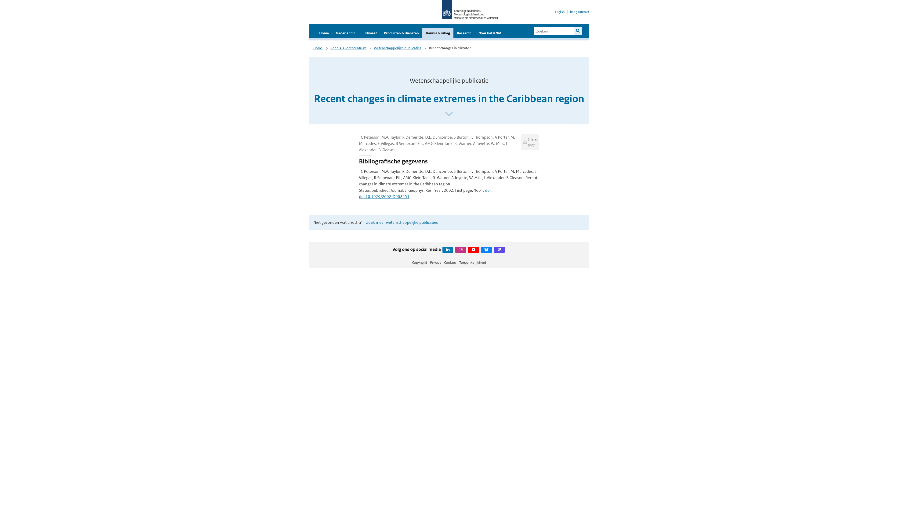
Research (464, 33)
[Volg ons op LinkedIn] (448, 250)
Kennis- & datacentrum (348, 48)
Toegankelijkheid (472, 262)
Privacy (435, 262)
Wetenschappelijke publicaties (397, 48)
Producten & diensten (401, 33)
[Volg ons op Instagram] (460, 250)
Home (324, 33)
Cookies (450, 262)
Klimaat (371, 33)
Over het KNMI (490, 33)
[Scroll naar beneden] (449, 114)
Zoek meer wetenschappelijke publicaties (402, 222)
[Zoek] (578, 31)
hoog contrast (579, 12)
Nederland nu (347, 33)
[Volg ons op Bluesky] (486, 250)
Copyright (419, 262)
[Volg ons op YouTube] (473, 250)
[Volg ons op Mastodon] (499, 250)
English (560, 12)
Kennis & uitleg (438, 33)
